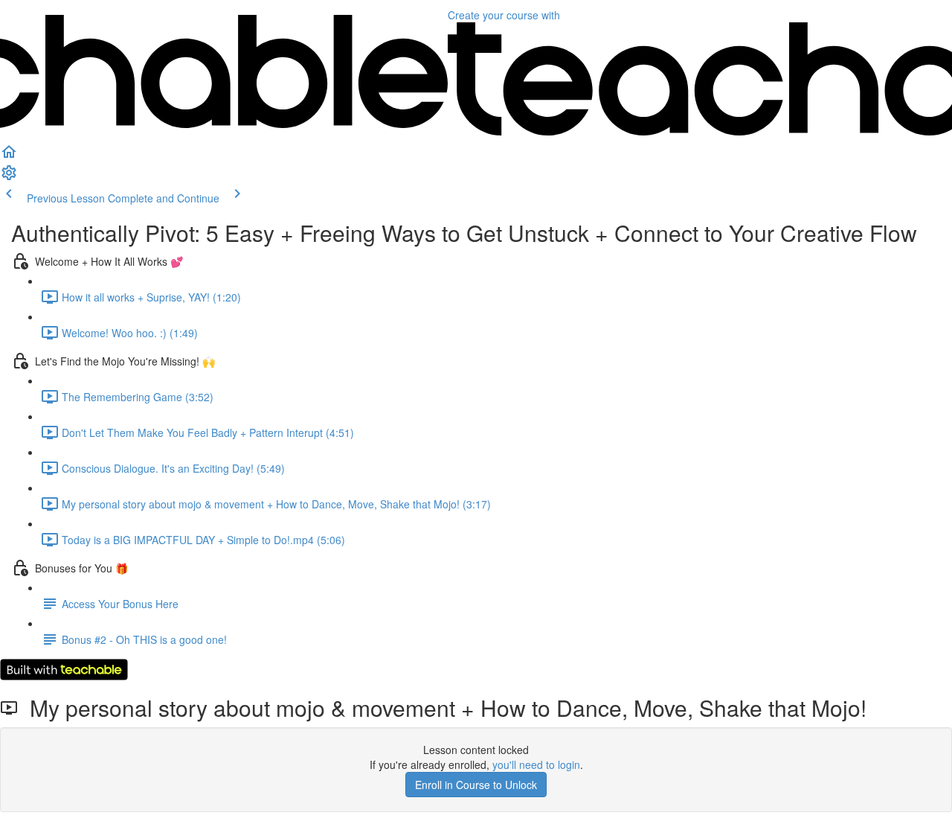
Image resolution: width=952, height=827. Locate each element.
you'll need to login (536, 764)
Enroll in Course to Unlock (476, 784)
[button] (9, 156)
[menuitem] (9, 177)
